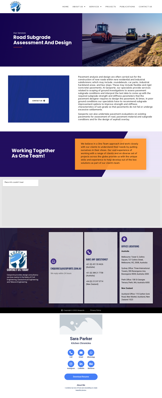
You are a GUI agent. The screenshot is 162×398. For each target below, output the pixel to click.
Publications (127, 7)
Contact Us (145, 7)
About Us (78, 7)
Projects (111, 7)
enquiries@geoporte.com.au (66, 268)
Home (65, 7)
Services (94, 7)
